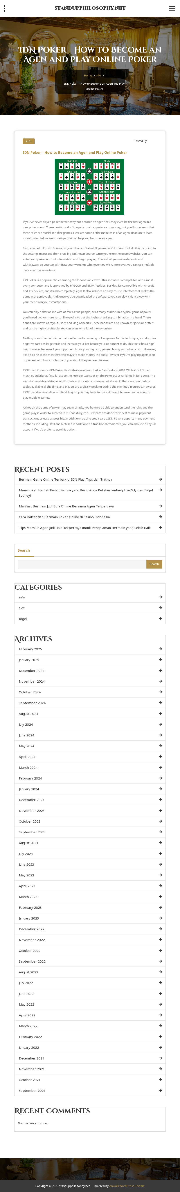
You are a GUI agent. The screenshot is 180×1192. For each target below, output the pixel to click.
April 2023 (27, 886)
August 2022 (28, 972)
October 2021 (30, 1080)
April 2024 (27, 756)
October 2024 (30, 692)
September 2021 (32, 1090)
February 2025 (30, 649)
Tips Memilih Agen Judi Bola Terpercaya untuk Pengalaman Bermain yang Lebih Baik (85, 527)
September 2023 (32, 832)
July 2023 (26, 853)
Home (88, 75)
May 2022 (26, 1004)
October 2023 (30, 821)
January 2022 (29, 1047)
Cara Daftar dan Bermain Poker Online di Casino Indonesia (64, 517)
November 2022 (32, 940)
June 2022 (26, 993)
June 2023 (26, 864)
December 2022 (31, 929)
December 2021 (31, 1058)
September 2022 (32, 961)
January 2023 (29, 918)
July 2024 (26, 724)
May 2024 (26, 746)
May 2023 (26, 875)
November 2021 (32, 1069)
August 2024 (28, 713)
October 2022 (30, 950)
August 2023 (28, 843)
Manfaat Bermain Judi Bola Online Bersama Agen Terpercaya (66, 506)
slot (22, 608)
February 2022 (30, 1036)
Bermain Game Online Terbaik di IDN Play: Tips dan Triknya (65, 479)
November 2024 (32, 681)
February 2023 (30, 907)
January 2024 (29, 789)
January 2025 (29, 660)
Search (24, 550)
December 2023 (31, 800)
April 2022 (27, 1015)
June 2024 (26, 735)
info (98, 75)
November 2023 (32, 810)
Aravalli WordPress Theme (127, 1186)
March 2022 (28, 1026)
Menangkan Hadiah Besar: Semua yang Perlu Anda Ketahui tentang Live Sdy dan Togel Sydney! (86, 493)
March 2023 (28, 896)
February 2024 (30, 778)
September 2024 (32, 703)
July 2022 (26, 983)
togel (23, 618)
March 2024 (28, 767)
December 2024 (31, 670)
